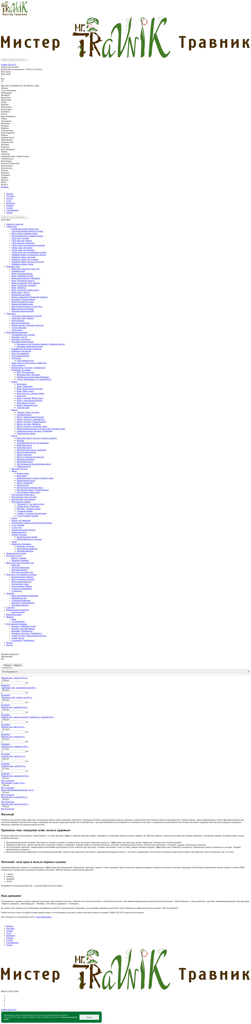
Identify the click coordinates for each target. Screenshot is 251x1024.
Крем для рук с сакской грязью (30, 393)
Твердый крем (23, 407)
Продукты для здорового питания (21, 574)
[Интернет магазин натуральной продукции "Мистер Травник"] (14, 15)
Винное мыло (23, 473)
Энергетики (17, 330)
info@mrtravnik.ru (44, 917)
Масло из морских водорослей (30, 457)
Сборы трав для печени (22, 248)
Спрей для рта (18, 638)
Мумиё (9, 643)
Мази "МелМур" (19, 288)
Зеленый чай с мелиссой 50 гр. (14, 804)
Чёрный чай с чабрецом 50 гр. (14, 707)
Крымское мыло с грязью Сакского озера (35, 478)
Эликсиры (11, 313)
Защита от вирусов (14, 224)
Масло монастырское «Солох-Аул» (27, 306)
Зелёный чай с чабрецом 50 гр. (14, 746)
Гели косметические (20, 356)
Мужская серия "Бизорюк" (29, 375)
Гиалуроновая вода (25, 360)
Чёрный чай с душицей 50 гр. (14, 797)
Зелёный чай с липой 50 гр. (13, 766)
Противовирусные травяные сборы (27, 236)
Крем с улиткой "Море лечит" (30, 398)
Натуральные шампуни (27, 549)
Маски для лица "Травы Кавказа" (32, 422)
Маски (14, 410)
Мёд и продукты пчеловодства (20, 563)
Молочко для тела (19, 469)
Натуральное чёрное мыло (28, 492)
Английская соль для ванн (23, 335)
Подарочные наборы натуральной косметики (32, 523)
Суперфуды (17, 591)
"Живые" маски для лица (28, 412)
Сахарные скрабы (25, 511)
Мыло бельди (23, 485)
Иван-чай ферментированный (25, 596)
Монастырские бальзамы (23, 309)
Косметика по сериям (21, 370)
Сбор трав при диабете (22, 240)
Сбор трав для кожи (20, 238)
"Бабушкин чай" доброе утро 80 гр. (16, 697)
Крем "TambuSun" (25, 386)
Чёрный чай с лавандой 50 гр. (14, 678)
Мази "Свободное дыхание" (24, 285)
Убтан (14, 541)
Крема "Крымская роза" (27, 405)
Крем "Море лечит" (25, 391)
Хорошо (89, 1017)
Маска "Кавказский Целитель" (30, 417)
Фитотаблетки (18, 320)
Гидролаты (16, 358)
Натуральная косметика (16, 332)
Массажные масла (25, 462)
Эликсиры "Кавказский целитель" (27, 316)
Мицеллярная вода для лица (29, 539)
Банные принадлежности (17, 610)
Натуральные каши (20, 584)
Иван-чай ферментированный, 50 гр (17, 790)
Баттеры (20, 440)
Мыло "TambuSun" (25, 483)
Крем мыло (22, 476)
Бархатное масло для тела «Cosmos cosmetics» (37, 438)
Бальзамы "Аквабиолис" (22, 631)
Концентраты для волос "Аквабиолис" (29, 367)
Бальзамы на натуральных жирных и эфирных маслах (41, 344)
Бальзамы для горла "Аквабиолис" (27, 633)
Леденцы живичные (21, 567)
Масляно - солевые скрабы (29, 509)
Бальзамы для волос (25, 546)
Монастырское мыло (26, 480)
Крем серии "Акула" (21, 292)
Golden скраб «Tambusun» (28, 506)
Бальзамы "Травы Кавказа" (24, 299)
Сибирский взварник (21, 600)
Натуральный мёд (19, 570)
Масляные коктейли (26, 459)
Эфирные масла (24, 466)
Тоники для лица (19, 534)
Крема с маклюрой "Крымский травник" (30, 297)
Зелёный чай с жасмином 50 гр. (15, 776)
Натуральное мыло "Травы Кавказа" (33, 490)
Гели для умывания (20, 353)
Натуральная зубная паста (23, 494)
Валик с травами (19, 558)
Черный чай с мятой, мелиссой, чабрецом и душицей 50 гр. (27, 717)
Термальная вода (19, 532)
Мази (14, 619)
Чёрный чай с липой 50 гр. (13, 737)
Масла (14, 436)
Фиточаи (10, 593)
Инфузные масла (24, 445)
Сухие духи (17, 527)
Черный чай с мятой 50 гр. (13, 727)
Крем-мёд (16, 565)
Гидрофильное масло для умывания (33, 443)
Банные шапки (18, 612)
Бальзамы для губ (19, 337)
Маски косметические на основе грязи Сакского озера (41, 429)
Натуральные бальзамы (16, 624)
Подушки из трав (14, 556)
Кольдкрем (21, 384)
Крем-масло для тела (26, 403)
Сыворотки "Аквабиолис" (23, 640)
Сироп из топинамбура (22, 589)
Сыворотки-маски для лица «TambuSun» (35, 431)
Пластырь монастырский (23, 311)
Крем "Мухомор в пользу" (23, 280)
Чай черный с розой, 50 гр (12, 783)
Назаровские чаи (19, 598)
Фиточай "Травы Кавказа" (23, 603)
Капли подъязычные (21, 323)
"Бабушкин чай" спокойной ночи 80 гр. (18, 688)
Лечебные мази (13, 266)
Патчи (14, 518)
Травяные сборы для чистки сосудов (28, 262)
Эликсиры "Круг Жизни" (23, 318)
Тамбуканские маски (26, 433)
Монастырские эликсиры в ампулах (28, 325)
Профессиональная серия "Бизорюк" (33, 377)
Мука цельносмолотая (21, 581)
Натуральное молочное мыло (30, 487)
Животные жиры (13, 614)
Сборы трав (11, 226)
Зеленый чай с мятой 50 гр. (13, 756)
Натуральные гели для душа (24, 497)
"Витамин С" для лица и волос (30, 504)
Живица (10, 617)
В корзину (5, 685)
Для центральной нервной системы (27, 231)
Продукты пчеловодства (22, 572)
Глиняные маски (24, 414)
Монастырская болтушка (23, 302)
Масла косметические (26, 452)
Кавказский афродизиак (22, 304)
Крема (14, 382)
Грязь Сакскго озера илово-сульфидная (29, 363)
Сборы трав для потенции (23, 250)
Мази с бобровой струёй (22, 276)
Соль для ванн (18, 525)
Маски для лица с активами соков (32, 426)
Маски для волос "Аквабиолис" (31, 419)
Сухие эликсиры (19, 327)
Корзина (4, 187)
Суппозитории (18, 621)
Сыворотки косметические (23, 530)
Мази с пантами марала (22, 273)
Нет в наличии (7, 780)
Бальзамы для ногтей (21, 339)
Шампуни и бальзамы (21, 544)
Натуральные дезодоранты (23, 499)
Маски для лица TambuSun (29, 424)
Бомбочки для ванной (21, 351)
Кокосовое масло (24, 447)
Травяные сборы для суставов (25, 259)
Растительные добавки (22, 586)
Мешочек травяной (20, 560)
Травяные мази (18, 271)
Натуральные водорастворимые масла (34, 464)
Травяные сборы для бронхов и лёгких (29, 255)
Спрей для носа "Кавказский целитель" (29, 636)
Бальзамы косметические (23, 342)
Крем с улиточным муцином (29, 400)
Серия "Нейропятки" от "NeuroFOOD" (34, 379)
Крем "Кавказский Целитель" (30, 389)
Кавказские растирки (21, 295)
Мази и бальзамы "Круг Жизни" (26, 283)
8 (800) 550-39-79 (8, 64)
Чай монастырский (20, 605)
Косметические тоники (27, 537)
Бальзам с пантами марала (23, 628)
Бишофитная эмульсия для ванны (26, 349)
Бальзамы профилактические (30, 346)
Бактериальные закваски (22, 577)
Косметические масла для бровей (31, 450)
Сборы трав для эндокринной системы (29, 252)
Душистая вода (18, 365)
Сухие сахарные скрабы (27, 516)
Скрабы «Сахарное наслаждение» (32, 513)
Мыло (14, 471)
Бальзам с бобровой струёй (24, 626)
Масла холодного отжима (23, 579)
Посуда (9, 645)
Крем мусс (21, 396)
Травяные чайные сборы (22, 264)
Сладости (10, 607)
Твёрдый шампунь (25, 551)
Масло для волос (24, 454)
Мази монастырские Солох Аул (26, 269)
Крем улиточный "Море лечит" (25, 290)
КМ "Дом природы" (26, 372)
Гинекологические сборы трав (25, 229)
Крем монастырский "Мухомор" (26, 278)
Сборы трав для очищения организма (28, 245)
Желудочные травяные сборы (25, 233)
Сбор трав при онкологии (23, 243)
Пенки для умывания (21, 520)
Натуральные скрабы (21, 502)
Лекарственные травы (16, 553)
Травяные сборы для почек (23, 257)
